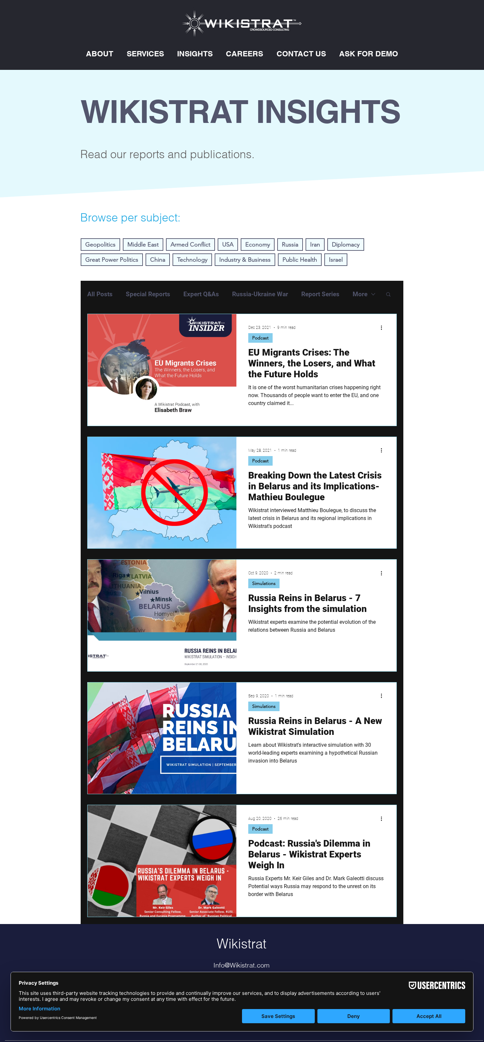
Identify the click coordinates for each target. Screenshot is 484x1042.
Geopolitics (100, 244)
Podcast (260, 338)
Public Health (299, 259)
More (360, 294)
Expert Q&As (201, 294)
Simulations (264, 583)
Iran (315, 244)
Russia (290, 244)
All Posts (100, 294)
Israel (336, 259)
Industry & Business (245, 259)
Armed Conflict (190, 244)
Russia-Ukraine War (260, 294)
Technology (192, 259)
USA (227, 244)
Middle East (143, 244)
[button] (100, 53)
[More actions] (384, 328)
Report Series (320, 294)
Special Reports (148, 294)
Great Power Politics (111, 259)
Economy (257, 244)
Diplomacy (346, 244)
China (157, 259)
